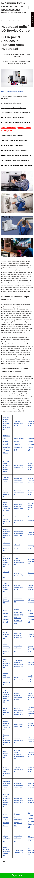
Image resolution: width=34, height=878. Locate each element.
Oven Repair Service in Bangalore (12, 135)
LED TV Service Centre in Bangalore (12, 117)
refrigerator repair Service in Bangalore (13, 108)
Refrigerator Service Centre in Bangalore (14, 150)
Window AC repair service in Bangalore (14, 140)
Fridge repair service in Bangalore (12, 145)
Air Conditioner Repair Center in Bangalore (15, 160)
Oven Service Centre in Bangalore (16, 155)
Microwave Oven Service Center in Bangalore (15, 122)
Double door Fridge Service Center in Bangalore (16, 165)
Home (3, 21)
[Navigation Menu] (30, 7)
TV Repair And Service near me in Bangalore (15, 112)
